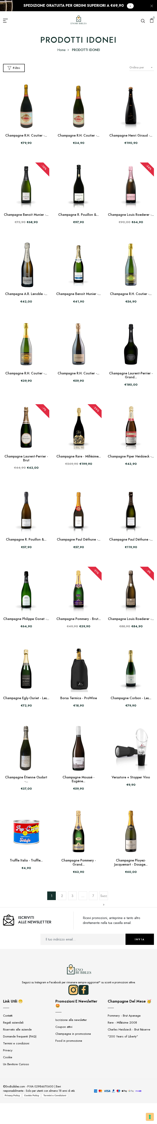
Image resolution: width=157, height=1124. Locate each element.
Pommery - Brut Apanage (124, 1015)
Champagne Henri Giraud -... (130, 135)
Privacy (7, 1050)
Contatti (7, 1015)
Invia (140, 939)
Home (61, 50)
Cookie (7, 1057)
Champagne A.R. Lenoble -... (26, 294)
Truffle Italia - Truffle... (26, 860)
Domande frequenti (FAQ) (19, 1036)
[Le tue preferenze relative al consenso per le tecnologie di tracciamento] (150, 1117)
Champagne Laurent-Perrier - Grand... (131, 375)
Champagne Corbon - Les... (131, 698)
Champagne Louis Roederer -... (131, 214)
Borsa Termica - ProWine (78, 698)
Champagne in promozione (73, 1034)
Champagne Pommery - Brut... (78, 619)
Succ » (103, 900)
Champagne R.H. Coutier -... (26, 135)
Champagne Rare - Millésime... (78, 456)
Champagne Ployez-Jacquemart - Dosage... (131, 862)
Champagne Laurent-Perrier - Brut (26, 458)
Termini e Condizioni (54, 1095)
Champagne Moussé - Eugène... (78, 779)
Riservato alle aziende (17, 1029)
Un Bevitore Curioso (16, 1064)
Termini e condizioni (16, 1043)
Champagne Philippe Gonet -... (26, 619)
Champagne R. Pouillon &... (78, 214)
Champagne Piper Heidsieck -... (131, 456)
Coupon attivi (63, 1027)
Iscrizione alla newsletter (71, 1020)
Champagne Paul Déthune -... (78, 539)
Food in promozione (68, 1040)
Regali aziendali (13, 1022)
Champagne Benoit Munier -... (26, 214)
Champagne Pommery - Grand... (78, 862)
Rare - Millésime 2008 (122, 1022)
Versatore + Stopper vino (131, 777)
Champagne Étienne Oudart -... (26, 779)
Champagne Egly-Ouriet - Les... (26, 698)
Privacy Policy (12, 1095)
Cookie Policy (31, 1095)
